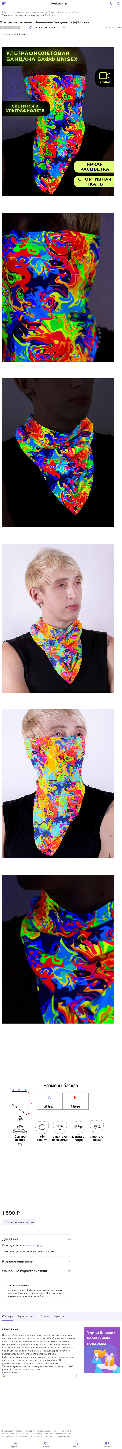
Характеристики (26, 1316)
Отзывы (44, 1316)
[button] (111, 3)
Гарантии (59, 1316)
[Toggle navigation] (27, 3)
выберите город (32, 1245)
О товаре (7, 1316)
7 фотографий (14, 34)
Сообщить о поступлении (20, 1222)
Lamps (59, 3)
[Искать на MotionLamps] (118, 3)
